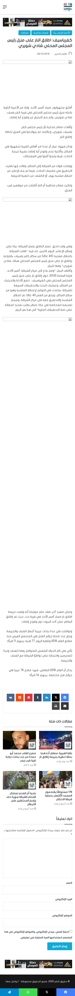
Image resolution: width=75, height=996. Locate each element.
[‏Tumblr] (38, 697)
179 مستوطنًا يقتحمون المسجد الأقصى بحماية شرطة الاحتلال (58, 796)
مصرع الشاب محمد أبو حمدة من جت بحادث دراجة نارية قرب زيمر (21, 757)
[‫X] (56, 697)
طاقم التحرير (61, 54)
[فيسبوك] (65, 697)
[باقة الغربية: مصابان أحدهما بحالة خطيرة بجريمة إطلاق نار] (55, 740)
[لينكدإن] (47, 697)
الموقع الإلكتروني (62, 915)
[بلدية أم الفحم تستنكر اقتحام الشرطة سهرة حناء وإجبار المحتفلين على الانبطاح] (19, 780)
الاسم (69, 883)
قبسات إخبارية (40, 32)
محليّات (24, 32)
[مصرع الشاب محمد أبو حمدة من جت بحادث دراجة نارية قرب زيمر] (19, 740)
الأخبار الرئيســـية (61, 32)
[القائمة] (5, 8)
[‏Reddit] (19, 697)
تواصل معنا (12, 981)
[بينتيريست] (28, 697)
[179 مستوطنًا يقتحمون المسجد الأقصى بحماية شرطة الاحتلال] (55, 779)
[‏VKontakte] (10, 697)
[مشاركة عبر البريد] (65, 706)
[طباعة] (56, 706)
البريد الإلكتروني (63, 899)
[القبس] (67, 7)
